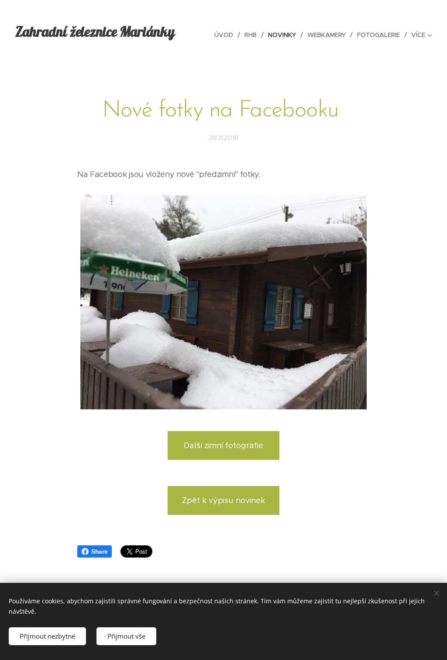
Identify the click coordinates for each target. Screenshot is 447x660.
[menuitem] (226, 35)
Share (99, 551)
